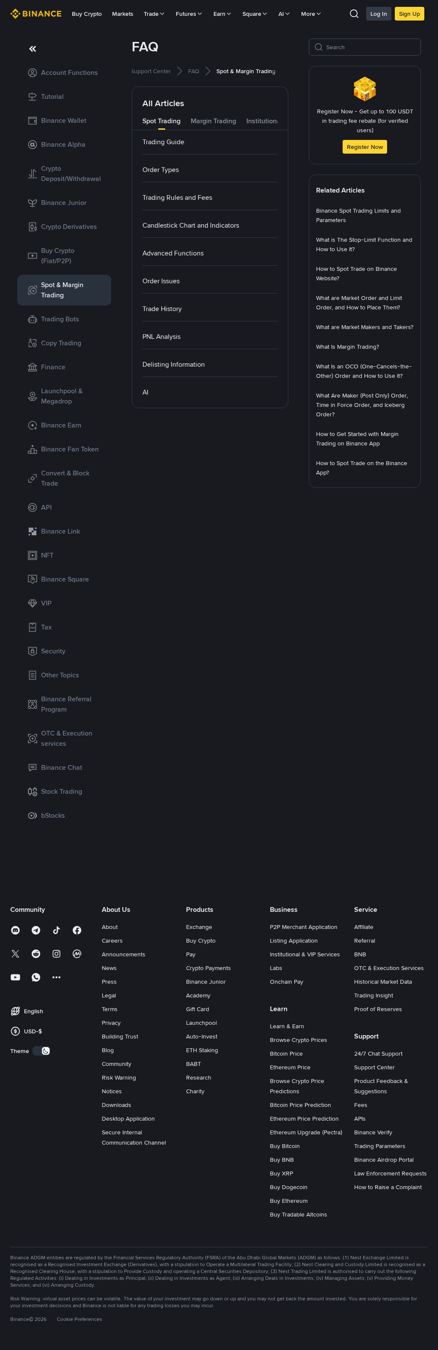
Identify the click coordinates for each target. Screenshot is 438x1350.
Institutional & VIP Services (305, 954)
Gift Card (197, 1009)
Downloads (116, 1105)
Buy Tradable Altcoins (298, 1214)
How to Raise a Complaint (388, 1187)
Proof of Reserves (378, 1009)
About (110, 927)
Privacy (111, 1023)
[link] (64, 72)
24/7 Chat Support (378, 1053)
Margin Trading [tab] (213, 120)
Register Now (365, 147)
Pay (190, 954)
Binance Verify (373, 1132)
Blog (108, 1050)
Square (252, 14)
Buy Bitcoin (285, 1146)
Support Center (374, 1067)
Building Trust (120, 1036)
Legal (109, 995)
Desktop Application (128, 1118)
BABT (193, 1064)
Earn (219, 14)
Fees (360, 1105)
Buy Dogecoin (289, 1187)
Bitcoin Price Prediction (300, 1105)
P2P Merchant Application (303, 927)
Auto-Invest (201, 1036)
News (109, 968)
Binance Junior (206, 981)
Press (109, 981)
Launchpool (201, 1023)
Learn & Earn (287, 1026)
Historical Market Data (383, 981)
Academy (198, 995)
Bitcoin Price (286, 1053)
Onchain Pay (286, 981)
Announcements (123, 954)
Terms (110, 1009)
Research (198, 1077)
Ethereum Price (290, 1067)
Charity (195, 1091)
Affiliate (363, 927)
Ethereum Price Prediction (304, 1118)
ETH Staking (202, 1050)
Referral (364, 940)
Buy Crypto (87, 14)
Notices (112, 1091)
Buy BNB (282, 1159)
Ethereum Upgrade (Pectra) (306, 1132)
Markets (122, 14)
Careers (112, 940)
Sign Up (409, 14)
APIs (360, 1118)
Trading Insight (373, 995)
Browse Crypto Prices (298, 1040)
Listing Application (294, 940)
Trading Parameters (379, 1146)
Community (116, 1064)
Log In (378, 14)
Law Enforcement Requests (390, 1173)
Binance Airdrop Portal (384, 1159)
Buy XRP (281, 1173)
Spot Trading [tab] (161, 120)
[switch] (41, 1051)
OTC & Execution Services (389, 968)
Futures (186, 14)
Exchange (199, 927)
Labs (276, 968)
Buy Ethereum (289, 1201)
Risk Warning (119, 1077)
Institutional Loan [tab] (272, 120)
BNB (360, 954)
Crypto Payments (208, 968)
